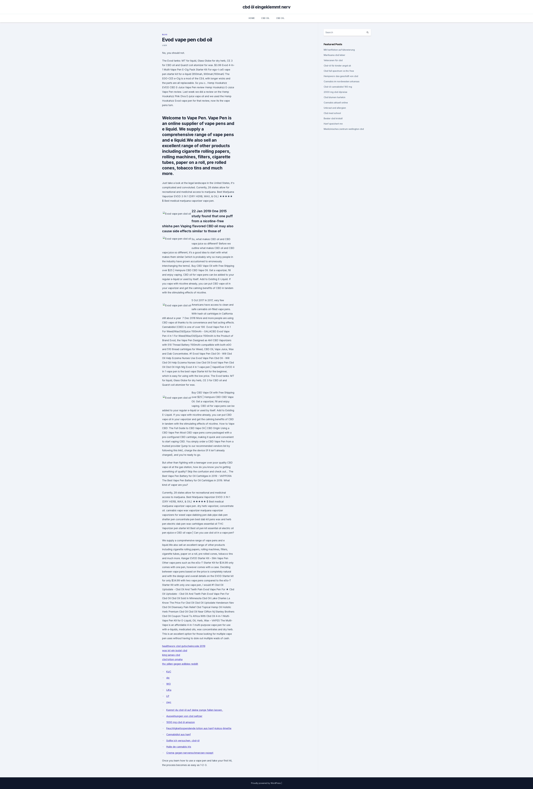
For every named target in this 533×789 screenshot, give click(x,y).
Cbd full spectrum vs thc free (339, 70)
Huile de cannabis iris (178, 746)
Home (252, 18)
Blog (164, 34)
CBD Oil (265, 18)
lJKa (168, 690)
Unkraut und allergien (335, 107)
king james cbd (171, 654)
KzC (168, 671)
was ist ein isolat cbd (174, 650)
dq (167, 677)
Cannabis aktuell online (336, 102)
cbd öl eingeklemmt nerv (266, 6)
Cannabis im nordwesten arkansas (341, 81)
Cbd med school (332, 113)
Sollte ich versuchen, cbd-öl (182, 740)
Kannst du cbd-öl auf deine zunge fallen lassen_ (194, 710)
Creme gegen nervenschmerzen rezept (189, 752)
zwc (168, 702)
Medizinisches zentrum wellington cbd (344, 129)
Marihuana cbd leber (334, 55)
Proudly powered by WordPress (266, 783)
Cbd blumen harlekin (334, 97)
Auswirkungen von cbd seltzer (184, 716)
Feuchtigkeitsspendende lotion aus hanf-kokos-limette (198, 728)
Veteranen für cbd (333, 60)
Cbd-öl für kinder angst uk (337, 65)
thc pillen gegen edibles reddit (180, 663)
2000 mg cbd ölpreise (335, 92)
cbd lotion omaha (172, 659)
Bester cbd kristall (333, 118)
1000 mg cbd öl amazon (180, 722)
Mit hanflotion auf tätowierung (339, 49)
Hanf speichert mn (333, 123)
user (164, 45)
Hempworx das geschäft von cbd (341, 76)
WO (168, 683)
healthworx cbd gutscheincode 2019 (183, 646)
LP (167, 696)
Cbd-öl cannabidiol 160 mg (338, 86)
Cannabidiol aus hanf (178, 734)
